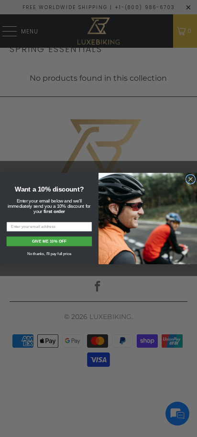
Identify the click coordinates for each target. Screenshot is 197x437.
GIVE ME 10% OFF (49, 241)
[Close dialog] (190, 179)
